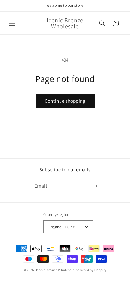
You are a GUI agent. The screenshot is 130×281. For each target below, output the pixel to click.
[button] (12, 23)
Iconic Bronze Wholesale (55, 270)
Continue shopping (65, 101)
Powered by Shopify (90, 270)
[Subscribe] (95, 186)
